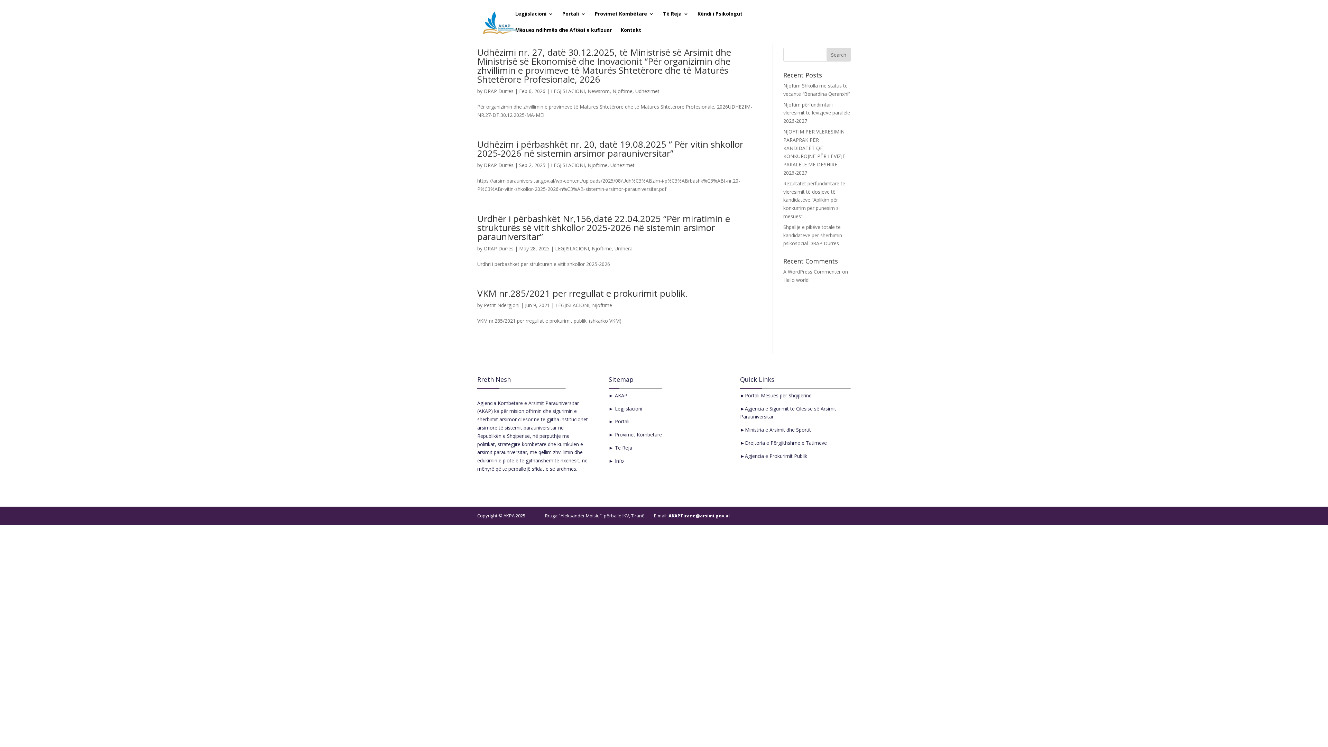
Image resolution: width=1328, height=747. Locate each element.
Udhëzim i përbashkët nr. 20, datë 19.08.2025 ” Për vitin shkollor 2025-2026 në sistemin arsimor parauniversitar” (610, 148)
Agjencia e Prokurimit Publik (776, 456)
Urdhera (624, 248)
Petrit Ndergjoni (501, 305)
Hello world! (796, 280)
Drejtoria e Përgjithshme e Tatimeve (786, 443)
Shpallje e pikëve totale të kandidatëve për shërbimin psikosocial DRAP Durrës (812, 235)
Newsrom (599, 91)
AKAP (620, 395)
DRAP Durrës (499, 91)
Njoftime (622, 91)
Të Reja (672, 14)
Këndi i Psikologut (720, 14)
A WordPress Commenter (812, 271)
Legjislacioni (530, 14)
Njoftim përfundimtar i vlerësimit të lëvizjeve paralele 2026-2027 (816, 112)
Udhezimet (647, 91)
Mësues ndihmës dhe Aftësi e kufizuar (563, 30)
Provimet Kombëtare (621, 14)
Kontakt (631, 30)
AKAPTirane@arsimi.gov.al (698, 516)
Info (619, 461)
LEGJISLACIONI (568, 91)
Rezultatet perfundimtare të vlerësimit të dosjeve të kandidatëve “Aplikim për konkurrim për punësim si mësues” (814, 200)
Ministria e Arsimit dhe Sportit (778, 429)
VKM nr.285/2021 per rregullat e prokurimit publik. (582, 293)
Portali (570, 14)
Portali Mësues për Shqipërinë (778, 395)
